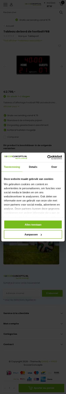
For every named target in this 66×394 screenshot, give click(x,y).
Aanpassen (31, 234)
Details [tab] (33, 166)
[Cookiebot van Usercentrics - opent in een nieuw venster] (47, 157)
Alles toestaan (33, 224)
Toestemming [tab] (12, 166)
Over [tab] (54, 166)
